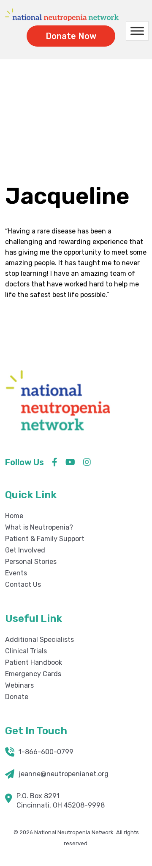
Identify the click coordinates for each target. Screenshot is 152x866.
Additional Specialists (39, 640)
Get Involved (25, 550)
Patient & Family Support (44, 539)
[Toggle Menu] (137, 31)
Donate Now (71, 36)
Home (65, 118)
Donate (16, 697)
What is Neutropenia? (39, 527)
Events (16, 573)
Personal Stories (31, 562)
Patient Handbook (33, 662)
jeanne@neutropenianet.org (64, 774)
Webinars (19, 685)
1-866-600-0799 (46, 752)
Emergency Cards (33, 674)
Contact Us (23, 584)
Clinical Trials (26, 651)
